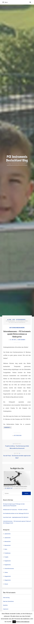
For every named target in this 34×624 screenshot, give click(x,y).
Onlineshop (7, 427)
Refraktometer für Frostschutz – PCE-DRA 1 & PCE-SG (15, 509)
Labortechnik (7, 533)
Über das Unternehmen (8, 601)
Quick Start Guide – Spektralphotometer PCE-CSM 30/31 (15, 517)
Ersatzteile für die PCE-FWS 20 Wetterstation (15, 486)
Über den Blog (6, 597)
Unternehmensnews (20, 319)
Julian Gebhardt (21, 339)
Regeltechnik (8, 560)
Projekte (6, 557)
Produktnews (7, 553)
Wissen (6, 584)
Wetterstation (17, 435)
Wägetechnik (8, 576)
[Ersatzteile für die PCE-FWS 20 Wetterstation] (17, 478)
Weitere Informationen (22, 621)
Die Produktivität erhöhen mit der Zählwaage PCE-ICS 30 (16, 513)
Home (10, 319)
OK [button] (14, 621)
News (14, 319)
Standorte (5, 605)
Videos (6, 572)
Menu (6, 2)
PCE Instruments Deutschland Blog (17, 158)
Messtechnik (7, 541)
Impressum (5, 609)
